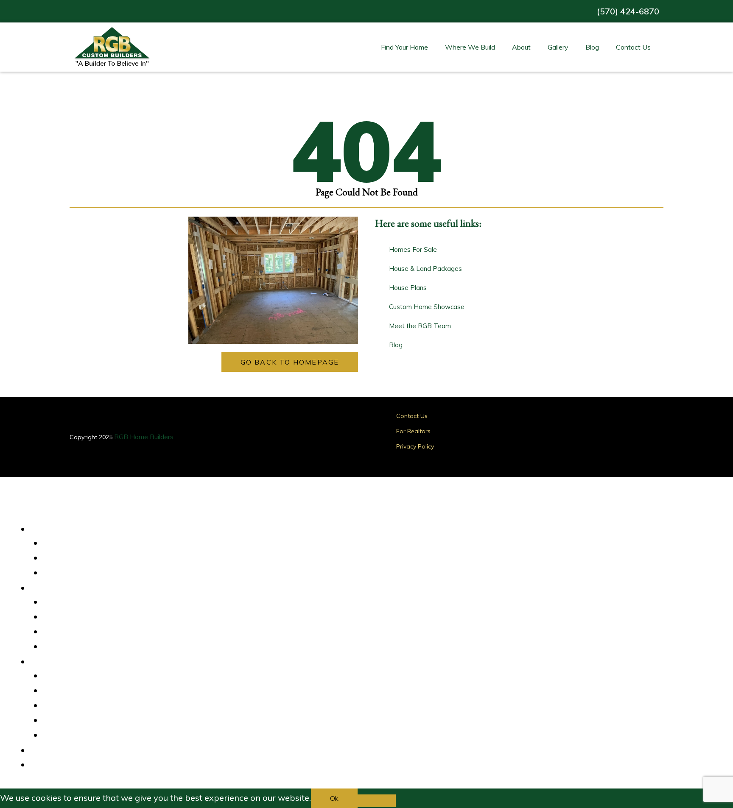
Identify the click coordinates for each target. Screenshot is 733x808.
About (521, 47)
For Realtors (413, 431)
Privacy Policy (415, 446)
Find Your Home (404, 47)
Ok (334, 798)
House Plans (68, 558)
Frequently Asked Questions (91, 735)
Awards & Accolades (81, 691)
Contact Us (633, 47)
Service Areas (70, 602)
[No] (377, 800)
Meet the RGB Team (80, 720)
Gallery (558, 47)
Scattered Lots (71, 632)
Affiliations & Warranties (86, 706)
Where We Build (470, 47)
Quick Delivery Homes (82, 543)
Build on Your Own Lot (82, 647)
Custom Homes (72, 573)
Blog (592, 47)
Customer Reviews (77, 676)
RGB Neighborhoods (80, 617)
